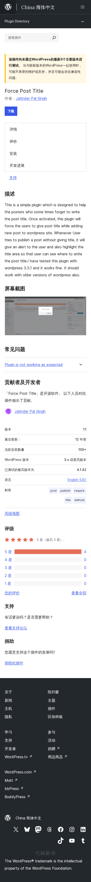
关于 (8, 692)
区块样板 (55, 716)
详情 (13, 129)
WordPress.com (20, 772)
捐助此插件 (14, 663)
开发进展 (17, 165)
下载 (11, 111)
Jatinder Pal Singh (31, 98)
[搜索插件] (54, 37)
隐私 (8, 716)
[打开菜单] (83, 7)
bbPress (14, 788)
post (53, 490)
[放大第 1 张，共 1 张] (80, 302)
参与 (51, 732)
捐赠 (54, 748)
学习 (8, 732)
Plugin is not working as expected (34, 365)
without (79, 500)
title (68, 500)
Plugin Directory (17, 21)
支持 (13, 177)
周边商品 (57, 756)
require (79, 490)
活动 (51, 740)
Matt (11, 780)
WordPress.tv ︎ (18, 756)
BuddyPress (17, 796)
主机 (8, 708)
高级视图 (12, 513)
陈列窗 (53, 692)
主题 (51, 700)
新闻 (8, 700)
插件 (51, 708)
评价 (13, 141)
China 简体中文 (28, 818)
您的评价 (12, 592)
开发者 (10, 748)
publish (65, 490)
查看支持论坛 (16, 628)
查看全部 (78, 592)
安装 (13, 153)
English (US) (77, 480)
